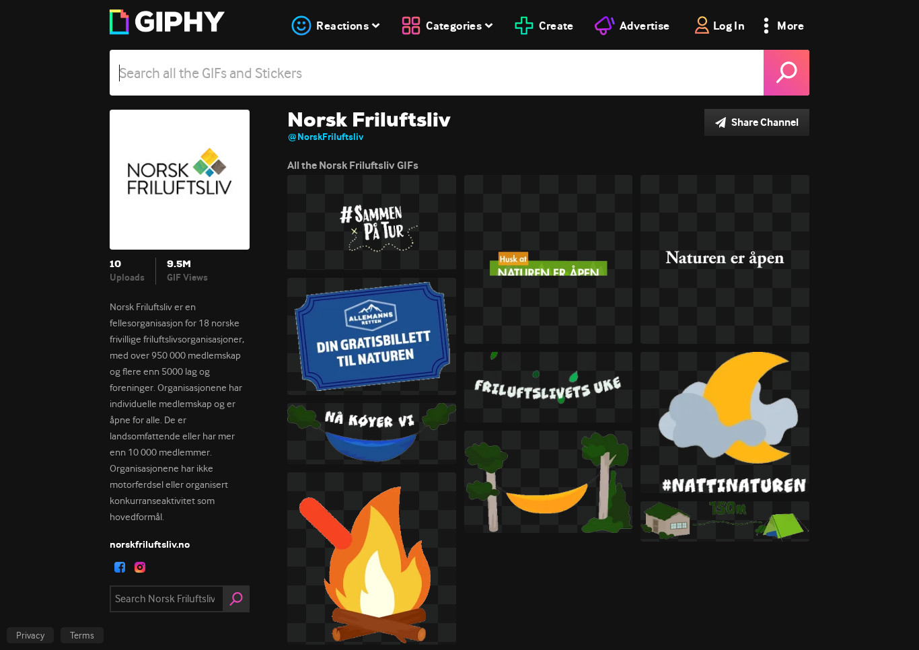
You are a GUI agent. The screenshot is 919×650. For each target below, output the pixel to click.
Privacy (30, 635)
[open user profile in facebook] (120, 567)
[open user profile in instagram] (140, 567)
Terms (82, 635)
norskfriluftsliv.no (150, 544)
